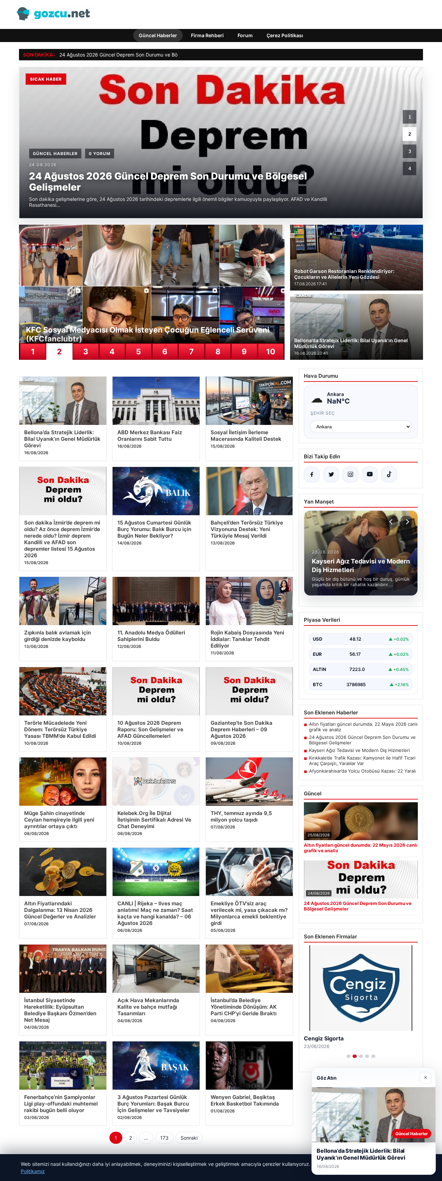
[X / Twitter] (331, 474)
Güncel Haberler (158, 35)
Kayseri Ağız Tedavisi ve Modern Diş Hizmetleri (359, 750)
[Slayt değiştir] (348, 1056)
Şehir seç (322, 413)
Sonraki (189, 1138)
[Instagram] (350, 474)
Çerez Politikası (285, 35)
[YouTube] (370, 474)
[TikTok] (389, 474)
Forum (245, 35)
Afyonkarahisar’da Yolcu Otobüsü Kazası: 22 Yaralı (362, 771)
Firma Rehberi (207, 35)
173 (164, 1138)
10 (270, 351)
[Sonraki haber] (406, 522)
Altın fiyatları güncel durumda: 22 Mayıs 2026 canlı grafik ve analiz (363, 726)
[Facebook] (312, 474)
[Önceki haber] (392, 522)
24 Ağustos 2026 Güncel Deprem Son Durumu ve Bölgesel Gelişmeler (137, 55)
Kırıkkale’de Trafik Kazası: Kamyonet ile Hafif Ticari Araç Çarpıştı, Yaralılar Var (362, 760)
